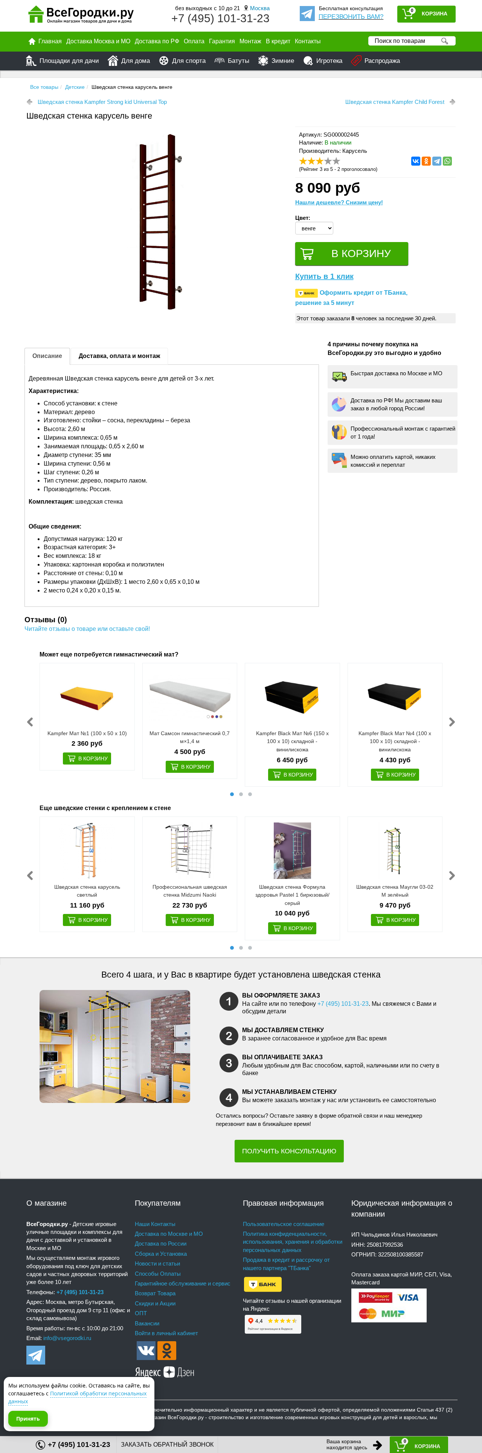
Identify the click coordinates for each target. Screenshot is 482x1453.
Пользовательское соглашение (283, 1224)
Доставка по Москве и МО (169, 1234)
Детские (75, 87)
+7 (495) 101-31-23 (220, 18)
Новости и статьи (157, 1263)
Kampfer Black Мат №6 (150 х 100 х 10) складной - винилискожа (292, 741)
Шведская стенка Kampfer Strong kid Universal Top (102, 102)
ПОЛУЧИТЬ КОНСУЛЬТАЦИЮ (289, 1151)
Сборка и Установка (161, 1253)
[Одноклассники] (426, 161)
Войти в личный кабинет (166, 1333)
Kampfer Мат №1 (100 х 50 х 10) (87, 733)
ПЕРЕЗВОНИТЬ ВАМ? (351, 16)
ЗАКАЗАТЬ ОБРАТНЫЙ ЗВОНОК (167, 1444)
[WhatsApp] (447, 161)
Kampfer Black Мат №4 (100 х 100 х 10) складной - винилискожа (394, 741)
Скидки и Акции (155, 1303)
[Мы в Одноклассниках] (166, 1350)
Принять (28, 1418)
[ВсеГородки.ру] (81, 16)
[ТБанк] (263, 1284)
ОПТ (141, 1313)
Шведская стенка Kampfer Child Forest (394, 102)
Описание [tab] (47, 356)
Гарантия (222, 41)
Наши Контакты (155, 1224)
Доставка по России (160, 1243)
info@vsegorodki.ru (67, 1338)
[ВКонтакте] (415, 161)
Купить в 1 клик (324, 276)
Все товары (44, 87)
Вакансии (147, 1323)
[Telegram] (436, 161)
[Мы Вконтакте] (146, 1350)
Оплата (194, 41)
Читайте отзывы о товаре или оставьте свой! (87, 629)
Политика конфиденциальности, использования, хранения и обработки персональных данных (292, 1242)
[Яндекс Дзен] (165, 1371)
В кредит (278, 41)
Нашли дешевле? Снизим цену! (339, 202)
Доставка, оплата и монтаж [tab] (119, 356)
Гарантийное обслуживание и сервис (182, 1283)
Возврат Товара (155, 1293)
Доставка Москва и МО (98, 41)
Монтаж (250, 41)
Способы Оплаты (158, 1273)
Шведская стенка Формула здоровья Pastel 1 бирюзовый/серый (292, 895)
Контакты (308, 41)
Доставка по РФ (157, 41)
